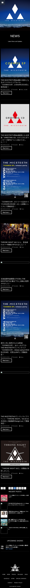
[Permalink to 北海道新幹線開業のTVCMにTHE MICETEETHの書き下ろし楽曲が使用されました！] (15, 269)
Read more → (6, 93)
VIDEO (26, 574)
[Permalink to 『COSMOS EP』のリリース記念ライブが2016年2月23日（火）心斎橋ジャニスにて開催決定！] (15, 179)
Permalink (15, 89)
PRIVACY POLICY (18, 582)
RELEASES (20, 574)
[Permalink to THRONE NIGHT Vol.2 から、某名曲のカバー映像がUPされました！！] (15, 231)
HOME (3, 574)
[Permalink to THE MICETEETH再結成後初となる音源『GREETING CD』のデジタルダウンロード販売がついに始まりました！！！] (15, 118)
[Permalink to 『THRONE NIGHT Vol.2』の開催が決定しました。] (15, 453)
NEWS (8, 574)
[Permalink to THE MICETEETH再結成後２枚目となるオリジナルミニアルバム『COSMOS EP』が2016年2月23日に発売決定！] (15, 62)
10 (22, 488)
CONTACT (10, 582)
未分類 (25, 89)
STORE (12, 578)
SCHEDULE (6, 578)
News (22, 89)
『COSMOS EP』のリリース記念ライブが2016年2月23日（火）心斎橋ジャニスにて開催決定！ (15, 204)
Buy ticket (9, 549)
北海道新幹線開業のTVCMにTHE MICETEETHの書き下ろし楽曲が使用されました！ (15, 281)
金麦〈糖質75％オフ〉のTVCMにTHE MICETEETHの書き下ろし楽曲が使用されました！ (18, 521)
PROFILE (14, 574)
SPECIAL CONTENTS (21, 578)
